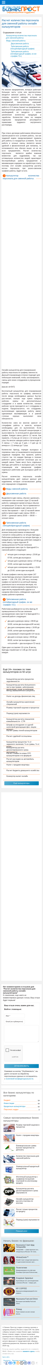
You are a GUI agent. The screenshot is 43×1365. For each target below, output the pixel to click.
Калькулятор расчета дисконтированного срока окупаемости (17, 750)
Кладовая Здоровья (24, 1278)
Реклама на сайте (19, 1360)
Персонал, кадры (11, 1109)
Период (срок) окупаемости (18, 713)
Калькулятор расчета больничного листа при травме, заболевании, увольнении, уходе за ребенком (20, 687)
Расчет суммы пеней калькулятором (21, 730)
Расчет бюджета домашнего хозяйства (22, 770)
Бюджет (7, 1100)
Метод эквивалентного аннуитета (20, 691)
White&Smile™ (22, 1257)
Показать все (21, 1231)
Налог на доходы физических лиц (20, 696)
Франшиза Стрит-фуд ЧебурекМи (25, 1246)
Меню (9, 3)
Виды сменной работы (16, 41)
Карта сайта (5, 1357)
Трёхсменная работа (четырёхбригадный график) (22, 47)
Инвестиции (9, 1103)
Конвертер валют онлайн (17, 776)
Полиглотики (21, 1268)
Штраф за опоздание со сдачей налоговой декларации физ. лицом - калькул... (21, 727)
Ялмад (19, 1309)
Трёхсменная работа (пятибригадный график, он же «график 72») (23, 54)
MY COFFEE (21, 1288)
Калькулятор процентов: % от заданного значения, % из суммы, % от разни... (22, 744)
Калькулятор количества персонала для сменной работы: (21, 37)
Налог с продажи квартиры (17, 765)
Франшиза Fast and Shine (27, 1299)
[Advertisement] (21, 275)
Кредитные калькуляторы (14, 1106)
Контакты (7, 1360)
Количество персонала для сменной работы (27, 1157)
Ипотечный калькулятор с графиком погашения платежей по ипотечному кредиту (27, 1180)
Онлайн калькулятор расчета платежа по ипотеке (24, 1201)
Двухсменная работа (19, 44)
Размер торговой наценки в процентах (22, 708)
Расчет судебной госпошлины (19, 736)
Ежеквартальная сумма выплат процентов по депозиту (26, 1148)
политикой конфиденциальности (19, 1079)
